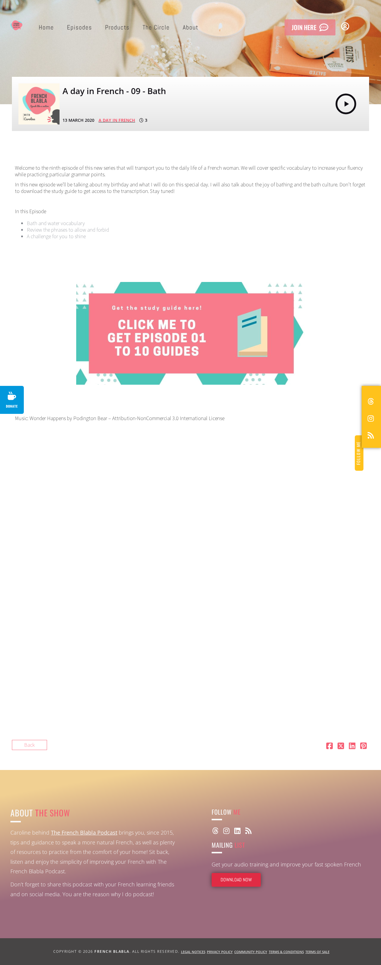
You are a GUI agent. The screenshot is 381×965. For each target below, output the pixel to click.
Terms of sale (317, 952)
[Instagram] (226, 830)
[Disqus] (124, 502)
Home (46, 27)
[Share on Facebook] (329, 746)
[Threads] (215, 830)
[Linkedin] (237, 830)
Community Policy (250, 952)
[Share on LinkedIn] (352, 746)
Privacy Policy (220, 952)
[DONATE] (12, 396)
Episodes (79, 27)
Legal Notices (193, 952)
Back (29, 744)
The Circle (156, 27)
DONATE (12, 406)
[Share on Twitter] (340, 746)
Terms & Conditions (286, 952)
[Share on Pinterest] (363, 746)
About (190, 27)
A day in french (117, 120)
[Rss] (248, 830)
